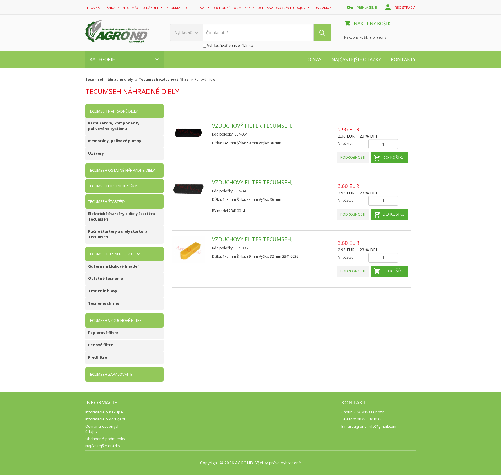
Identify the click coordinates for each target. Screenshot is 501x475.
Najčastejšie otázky (356, 59)
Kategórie (102, 59)
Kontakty (403, 59)
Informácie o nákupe (141, 8)
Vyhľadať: (184, 32)
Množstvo (346, 143)
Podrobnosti (352, 157)
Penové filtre (205, 79)
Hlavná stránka (101, 8)
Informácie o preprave (185, 8)
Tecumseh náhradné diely (109, 79)
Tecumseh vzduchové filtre (164, 79)
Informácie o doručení (105, 419)
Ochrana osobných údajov (282, 8)
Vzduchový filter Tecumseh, (252, 125)
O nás (315, 59)
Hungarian (322, 8)
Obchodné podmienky (232, 8)
